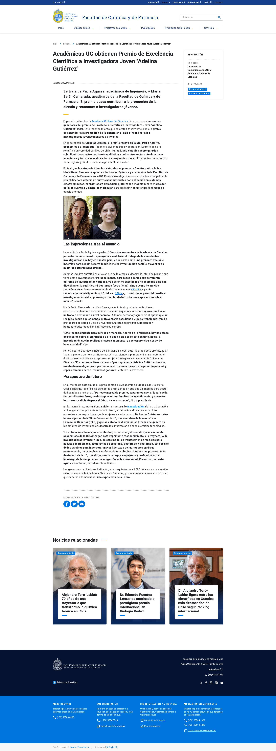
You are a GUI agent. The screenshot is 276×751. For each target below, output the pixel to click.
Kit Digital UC (111, 747)
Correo (219, 2)
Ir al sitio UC (58, 2)
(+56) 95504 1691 (196, 720)
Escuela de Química (199, 93)
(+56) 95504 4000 (65, 717)
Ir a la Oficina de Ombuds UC (202, 730)
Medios (166, 2)
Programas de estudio (117, 28)
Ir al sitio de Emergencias (113, 726)
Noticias (66, 44)
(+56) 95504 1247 (196, 725)
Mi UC (207, 2)
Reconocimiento (197, 89)
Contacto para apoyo (154, 720)
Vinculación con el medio (179, 28)
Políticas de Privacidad (65, 682)
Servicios (211, 28)
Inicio (61, 28)
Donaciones (194, 2)
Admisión (152, 2)
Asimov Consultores (79, 747)
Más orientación (152, 726)
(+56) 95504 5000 (109, 720)
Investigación (148, 28)
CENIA (119, 293)
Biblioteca (179, 2)
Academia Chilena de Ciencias (110, 121)
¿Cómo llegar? (215, 669)
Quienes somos (84, 28)
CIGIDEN (136, 289)
